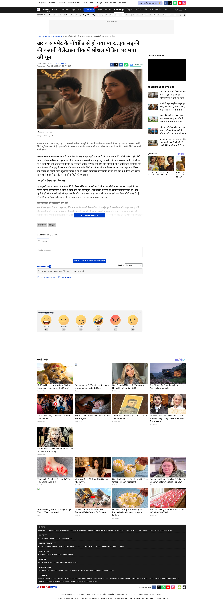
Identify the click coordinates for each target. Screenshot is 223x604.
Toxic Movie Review (140, 15)
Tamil (92, 3)
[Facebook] (166, 3)
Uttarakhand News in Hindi (82, 578)
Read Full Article (89, 215)
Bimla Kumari (61, 63)
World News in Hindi (73, 530)
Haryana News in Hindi (66, 581)
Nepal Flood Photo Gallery (70, 15)
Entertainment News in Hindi (69, 546)
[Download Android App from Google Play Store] (180, 587)
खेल (146, 9)
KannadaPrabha (74, 3)
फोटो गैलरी (89, 9)
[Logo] (48, 10)
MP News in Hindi (155, 578)
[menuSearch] (185, 10)
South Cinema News (103, 546)
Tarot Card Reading (72, 570)
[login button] (177, 9)
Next (184, 14)
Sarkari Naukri (43, 562)
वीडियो (139, 9)
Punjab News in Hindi (139, 578)
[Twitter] (170, 3)
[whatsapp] (175, 3)
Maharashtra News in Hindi (120, 578)
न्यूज (73, 9)
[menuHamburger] (180, 9)
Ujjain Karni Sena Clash (110, 15)
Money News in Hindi (65, 554)
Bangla (99, 3)
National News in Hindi (163, 530)
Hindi (106, 3)
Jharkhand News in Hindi (47, 581)
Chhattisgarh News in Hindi (87, 581)
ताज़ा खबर (64, 9)
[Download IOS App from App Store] (184, 587)
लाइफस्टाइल (119, 9)
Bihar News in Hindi (170, 578)
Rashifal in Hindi (57, 570)
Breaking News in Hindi (91, 530)
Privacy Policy (90, 594)
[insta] (184, 3)
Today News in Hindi (145, 530)
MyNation (122, 3)
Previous (180, 14)
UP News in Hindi (64, 578)
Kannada (62, 3)
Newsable (52, 3)
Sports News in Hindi (46, 538)
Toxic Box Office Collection (160, 15)
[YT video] (180, 3)
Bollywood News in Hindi (47, 546)
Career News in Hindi (70, 562)
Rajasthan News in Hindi (47, 578)
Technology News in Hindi (111, 530)
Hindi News (42, 530)
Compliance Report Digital (144, 594)
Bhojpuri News (118, 546)
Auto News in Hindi (129, 530)
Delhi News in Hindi (100, 578)
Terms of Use (78, 594)
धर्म (151, 9)
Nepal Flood (53, 15)
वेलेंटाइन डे (52, 225)
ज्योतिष (158, 9)
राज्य (100, 9)
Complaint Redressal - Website (120, 594)
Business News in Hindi (47, 554)
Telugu (85, 3)
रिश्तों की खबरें (42, 225)
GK (79, 9)
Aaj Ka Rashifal (43, 570)
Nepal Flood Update (91, 15)
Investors (159, 594)
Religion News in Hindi (105, 570)
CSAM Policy (101, 594)
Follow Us (138, 65)
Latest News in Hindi (56, 530)
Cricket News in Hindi (63, 538)
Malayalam (42, 3)
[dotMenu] (166, 10)
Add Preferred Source (148, 3)
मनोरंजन (108, 9)
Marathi (113, 3)
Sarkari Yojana (55, 562)
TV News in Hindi (88, 546)
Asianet (47, 586)
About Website (66, 594)
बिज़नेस (130, 9)
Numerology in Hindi (88, 570)
